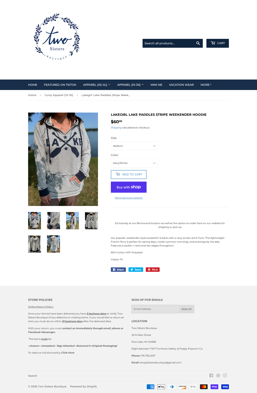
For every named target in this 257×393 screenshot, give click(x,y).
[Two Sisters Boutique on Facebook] (211, 376)
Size (114, 138)
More (205, 85)
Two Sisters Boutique (52, 386)
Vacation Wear (181, 85)
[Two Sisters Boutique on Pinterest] (218, 376)
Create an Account (219, 34)
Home (32, 85)
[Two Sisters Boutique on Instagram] (225, 376)
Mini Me (156, 85)
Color (114, 155)
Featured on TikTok (60, 85)
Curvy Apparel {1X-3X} (59, 95)
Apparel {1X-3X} (129, 85)
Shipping (116, 127)
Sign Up (187, 309)
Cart (220, 43)
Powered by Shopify (83, 386)
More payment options (129, 197)
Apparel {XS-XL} (95, 85)
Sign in (200, 34)
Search (32, 375)
